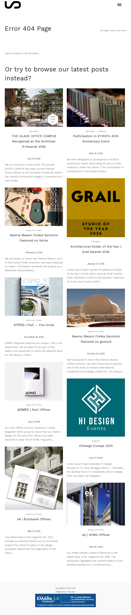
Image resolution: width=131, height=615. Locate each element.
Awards (34, 131)
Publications (34, 230)
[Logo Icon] (13, 5)
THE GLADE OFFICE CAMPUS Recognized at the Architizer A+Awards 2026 (34, 141)
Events (103, 131)
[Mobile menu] (119, 5)
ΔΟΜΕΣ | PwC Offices (33, 410)
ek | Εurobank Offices (33, 519)
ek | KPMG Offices (96, 535)
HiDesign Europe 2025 (96, 446)
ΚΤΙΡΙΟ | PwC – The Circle (34, 325)
